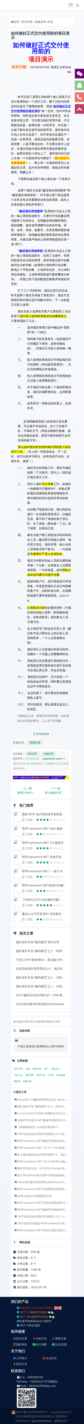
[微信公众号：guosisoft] (40, 1398)
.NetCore (18, 1075)
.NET (46, 1069)
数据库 (17, 1081)
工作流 (51, 1075)
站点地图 (41, 1344)
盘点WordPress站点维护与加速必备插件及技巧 (46, 1175)
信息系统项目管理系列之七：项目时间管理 (43, 968)
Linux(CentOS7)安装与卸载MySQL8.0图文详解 (46, 1113)
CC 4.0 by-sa (25, 763)
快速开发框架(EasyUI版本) (35, 1321)
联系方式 (21, 1364)
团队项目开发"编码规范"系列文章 (37, 942)
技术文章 (26, 21)
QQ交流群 (61, 1344)
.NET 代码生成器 (29, 1325)
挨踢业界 (40, 21)
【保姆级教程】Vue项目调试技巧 (37, 1127)
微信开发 (37, 1069)
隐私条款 (21, 1344)
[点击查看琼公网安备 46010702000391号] (14, 1412)
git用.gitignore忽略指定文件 (34, 1195)
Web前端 (60, 1075)
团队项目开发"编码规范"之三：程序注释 (42, 951)
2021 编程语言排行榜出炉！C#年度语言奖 (43, 995)
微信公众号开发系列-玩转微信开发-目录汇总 (51, 914)
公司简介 (21, 1358)
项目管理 (32, 753)
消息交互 (55, 1069)
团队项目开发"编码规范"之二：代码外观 (42, 986)
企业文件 (51, 1358)
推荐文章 (60, 1338)
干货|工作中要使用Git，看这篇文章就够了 (43, 960)
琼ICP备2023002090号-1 (32, 1412)
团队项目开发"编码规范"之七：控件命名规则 (44, 1106)
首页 (16, 21)
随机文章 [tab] (21, 1091)
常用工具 (41, 1075)
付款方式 (41, 1338)
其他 (28, 1069)
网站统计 (62, 1420)
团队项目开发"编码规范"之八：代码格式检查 (45, 977)
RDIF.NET (19, 1069)
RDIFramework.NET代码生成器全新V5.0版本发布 (48, 1230)
